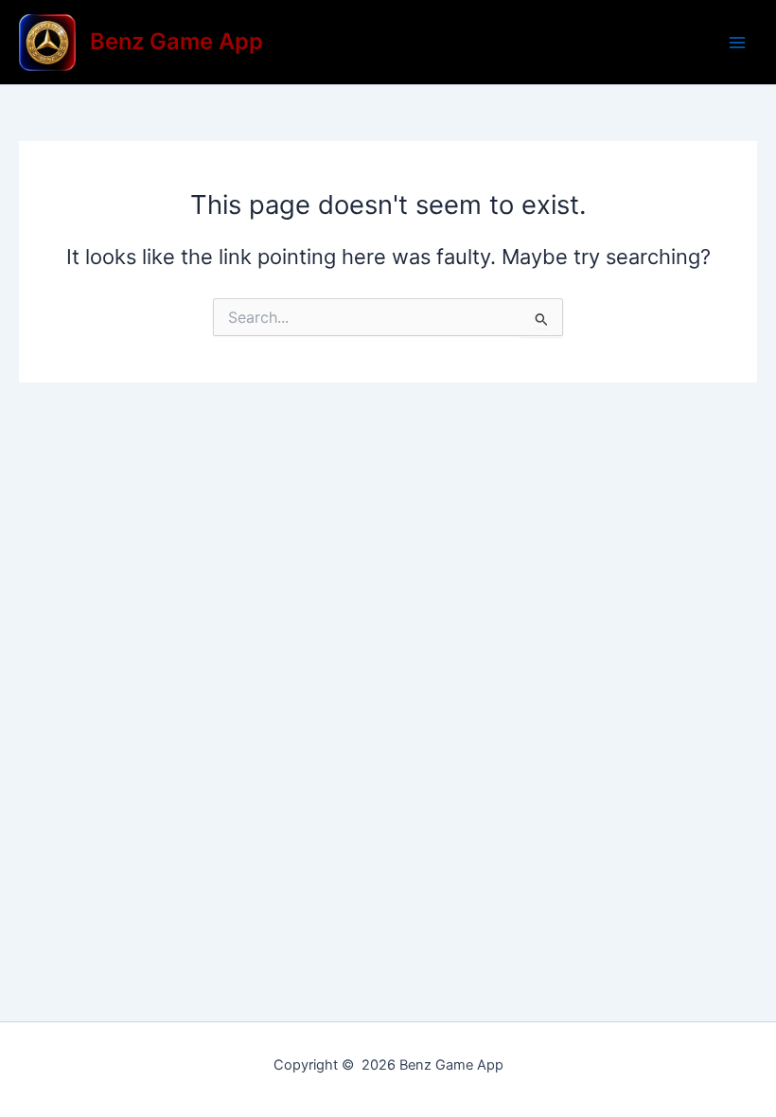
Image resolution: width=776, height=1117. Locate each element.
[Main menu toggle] (737, 42)
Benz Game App (176, 41)
